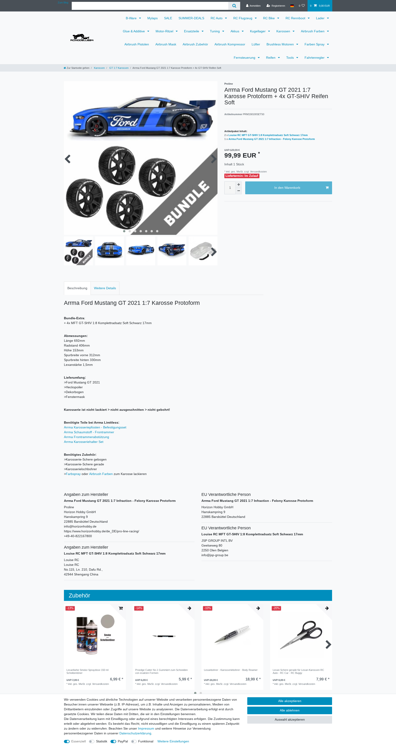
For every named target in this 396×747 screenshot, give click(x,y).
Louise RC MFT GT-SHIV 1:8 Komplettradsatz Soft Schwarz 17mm (268, 135)
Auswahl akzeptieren (290, 719)
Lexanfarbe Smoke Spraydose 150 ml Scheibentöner (87, 671)
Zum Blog (63, 2)
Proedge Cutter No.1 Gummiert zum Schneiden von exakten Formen (161, 671)
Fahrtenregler (315, 57)
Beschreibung (77, 288)
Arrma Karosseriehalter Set (83, 442)
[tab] (77, 288)
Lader (320, 18)
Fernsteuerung (245, 57)
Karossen (283, 31)
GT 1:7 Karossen (119, 68)
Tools (290, 57)
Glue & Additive (134, 31)
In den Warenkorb (287, 187)
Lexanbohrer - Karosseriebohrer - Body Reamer (231, 670)
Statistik (101, 741)
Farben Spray (315, 44)
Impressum (146, 728)
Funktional (145, 741)
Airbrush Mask (165, 44)
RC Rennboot (296, 18)
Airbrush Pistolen (136, 44)
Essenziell (78, 741)
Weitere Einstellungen (173, 741)
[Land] (292, 5)
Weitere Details (105, 288)
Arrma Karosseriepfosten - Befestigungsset (95, 427)
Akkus (235, 31)
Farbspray (73, 474)
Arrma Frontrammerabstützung (86, 437)
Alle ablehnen (290, 710)
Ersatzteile (192, 31)
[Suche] (234, 6)
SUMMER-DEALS (191, 18)
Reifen (271, 57)
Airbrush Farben (313, 31)
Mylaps (152, 18)
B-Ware (132, 18)
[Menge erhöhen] (238, 184)
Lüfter (256, 44)
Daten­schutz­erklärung (135, 733)
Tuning (215, 31)
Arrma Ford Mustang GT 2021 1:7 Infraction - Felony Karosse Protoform (271, 139)
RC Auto (217, 18)
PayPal (123, 741)
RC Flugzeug (243, 18)
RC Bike (269, 18)
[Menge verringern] (238, 191)
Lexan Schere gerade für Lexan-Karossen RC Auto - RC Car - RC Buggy (298, 671)
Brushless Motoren (281, 44)
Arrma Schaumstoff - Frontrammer (89, 432)
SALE (168, 18)
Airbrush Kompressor (229, 44)
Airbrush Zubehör (195, 44)
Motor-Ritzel (165, 31)
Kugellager (258, 31)
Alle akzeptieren (289, 701)
